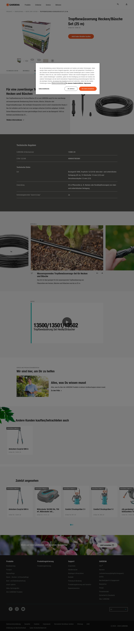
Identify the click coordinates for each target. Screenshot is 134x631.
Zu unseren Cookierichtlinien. (75, 83)
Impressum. (87, 83)
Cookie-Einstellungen (44, 88)
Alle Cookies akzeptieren (88, 88)
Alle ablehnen (71, 88)
